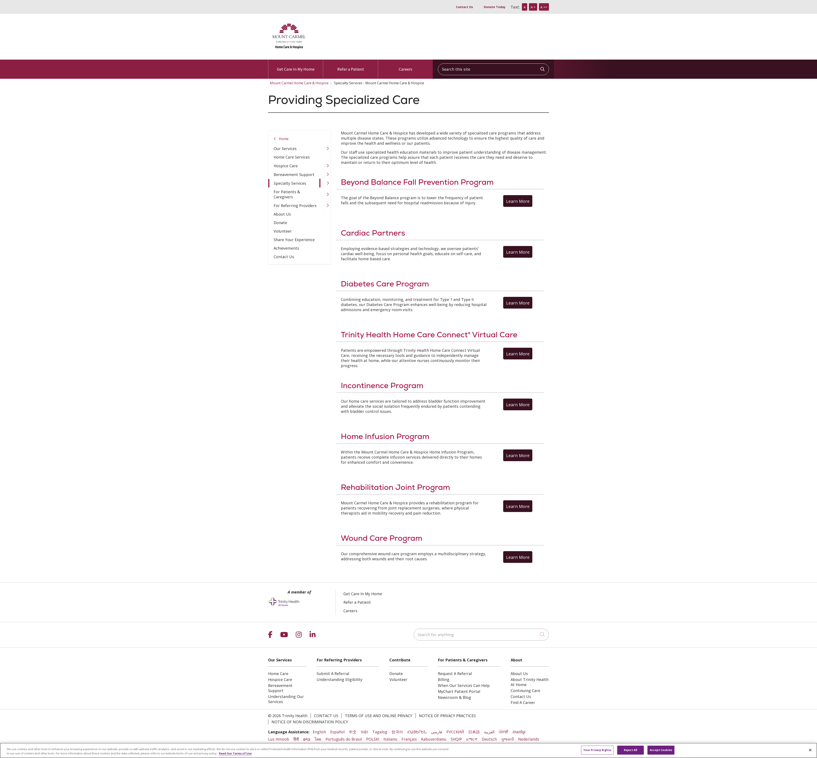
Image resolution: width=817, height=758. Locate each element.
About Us (282, 214)
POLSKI (372, 739)
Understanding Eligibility (339, 679)
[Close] (810, 750)
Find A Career (523, 702)
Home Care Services (292, 157)
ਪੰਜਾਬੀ (503, 731)
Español (337, 731)
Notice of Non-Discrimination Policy (309, 721)
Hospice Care (286, 165)
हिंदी (296, 739)
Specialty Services (290, 183)
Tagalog (379, 731)
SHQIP (456, 739)
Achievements (286, 248)
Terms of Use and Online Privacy (378, 715)
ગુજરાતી (507, 739)
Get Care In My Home (295, 69)
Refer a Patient (350, 69)
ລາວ (306, 739)
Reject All (630, 750)
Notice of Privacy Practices (447, 715)
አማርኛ (471, 739)
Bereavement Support (294, 174)
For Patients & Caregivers (287, 194)
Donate (280, 222)
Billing (443, 679)
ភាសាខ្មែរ (519, 731)
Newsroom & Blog (454, 697)
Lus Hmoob (278, 739)
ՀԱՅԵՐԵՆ (417, 731)
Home (284, 138)
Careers (405, 69)
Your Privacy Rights (597, 750)
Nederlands (528, 739)
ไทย (317, 739)
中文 (353, 731)
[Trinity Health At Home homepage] (289, 51)
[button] (327, 148)
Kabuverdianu (433, 739)
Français (409, 739)
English (319, 731)
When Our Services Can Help (464, 685)
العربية (489, 731)
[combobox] (493, 69)
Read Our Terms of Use (235, 753)
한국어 (397, 731)
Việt (364, 731)
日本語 (474, 731)
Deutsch (489, 739)
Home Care (278, 673)
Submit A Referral (333, 673)
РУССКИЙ (455, 731)
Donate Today (495, 7)
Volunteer (283, 231)
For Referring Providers (295, 205)
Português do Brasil (344, 739)
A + (533, 7)
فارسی (436, 731)
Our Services (285, 148)
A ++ (543, 7)
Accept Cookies (661, 750)
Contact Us (464, 7)
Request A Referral (455, 673)
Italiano (390, 739)
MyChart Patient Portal (459, 691)
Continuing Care (525, 690)
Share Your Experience (294, 239)
